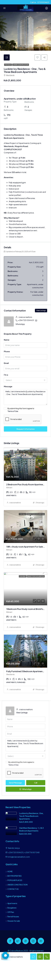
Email (6, 363)
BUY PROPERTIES (14, 876)
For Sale (8, 64)
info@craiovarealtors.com (19, 857)
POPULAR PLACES (14, 880)
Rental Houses (13, 916)
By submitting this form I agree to (21, 409)
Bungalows (11, 908)
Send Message (15, 782)
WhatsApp (20, 324)
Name (6, 340)
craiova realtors (15, 503)
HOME (10, 871)
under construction (20, 64)
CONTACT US (13, 889)
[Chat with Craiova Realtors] (5, 955)
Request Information (25, 429)
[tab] (7, 57)
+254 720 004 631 (26, 320)
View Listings (41, 310)
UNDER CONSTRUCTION (17, 884)
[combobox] (25, 380)
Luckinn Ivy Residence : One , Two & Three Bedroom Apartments (31, 816)
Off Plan (10, 912)
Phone (7, 351)
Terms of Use (13, 411)
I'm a (6, 375)
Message (8, 386)
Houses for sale (13, 921)
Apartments (12, 903)
